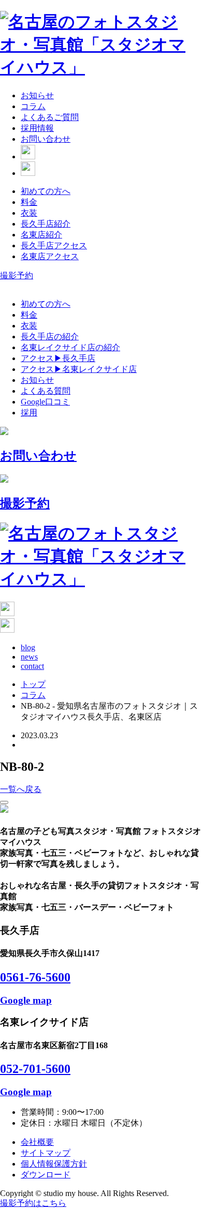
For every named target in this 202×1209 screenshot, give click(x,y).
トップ (33, 684)
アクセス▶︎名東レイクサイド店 (79, 369)
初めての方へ (45, 191)
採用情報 (37, 128)
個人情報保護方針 (54, 1163)
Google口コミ (45, 401)
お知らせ (37, 95)
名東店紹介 (41, 234)
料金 (29, 202)
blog (28, 647)
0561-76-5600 (35, 977)
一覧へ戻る (20, 789)
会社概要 (37, 1142)
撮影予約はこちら (33, 1203)
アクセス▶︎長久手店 (58, 358)
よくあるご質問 (50, 117)
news (29, 656)
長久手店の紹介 (50, 336)
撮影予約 (16, 275)
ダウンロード (45, 1174)
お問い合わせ (45, 139)
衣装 (29, 212)
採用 (29, 412)
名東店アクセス (50, 256)
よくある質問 (45, 390)
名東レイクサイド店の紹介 (70, 347)
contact (32, 666)
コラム (33, 106)
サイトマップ (45, 1152)
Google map (26, 1000)
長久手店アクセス (54, 245)
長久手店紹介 (45, 223)
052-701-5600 (35, 1069)
